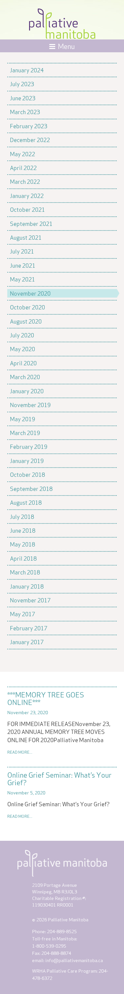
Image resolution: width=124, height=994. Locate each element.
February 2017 (28, 628)
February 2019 (28, 446)
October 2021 (27, 209)
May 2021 (22, 279)
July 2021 (22, 251)
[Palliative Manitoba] (62, 22)
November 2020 (30, 293)
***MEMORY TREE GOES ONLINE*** (45, 698)
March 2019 (25, 432)
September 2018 (31, 488)
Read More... (19, 752)
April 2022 (23, 167)
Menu (66, 46)
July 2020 (22, 335)
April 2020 (23, 363)
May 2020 (22, 348)
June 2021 (22, 265)
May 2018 (22, 544)
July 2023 (22, 83)
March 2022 (25, 181)
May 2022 (22, 154)
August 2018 (26, 502)
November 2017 (30, 600)
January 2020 (27, 391)
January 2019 (27, 460)
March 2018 (25, 572)
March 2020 (25, 376)
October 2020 (27, 307)
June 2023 (22, 98)
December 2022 (30, 139)
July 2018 (22, 516)
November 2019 (30, 404)
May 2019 (22, 419)
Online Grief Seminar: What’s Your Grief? (59, 778)
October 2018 (27, 474)
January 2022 (27, 195)
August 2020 (26, 321)
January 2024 (27, 70)
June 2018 (22, 530)
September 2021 (31, 223)
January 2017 (27, 641)
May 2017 (22, 614)
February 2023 (28, 126)
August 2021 (26, 237)
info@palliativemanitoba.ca (74, 960)
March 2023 (25, 111)
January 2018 (27, 586)
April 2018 (23, 558)
